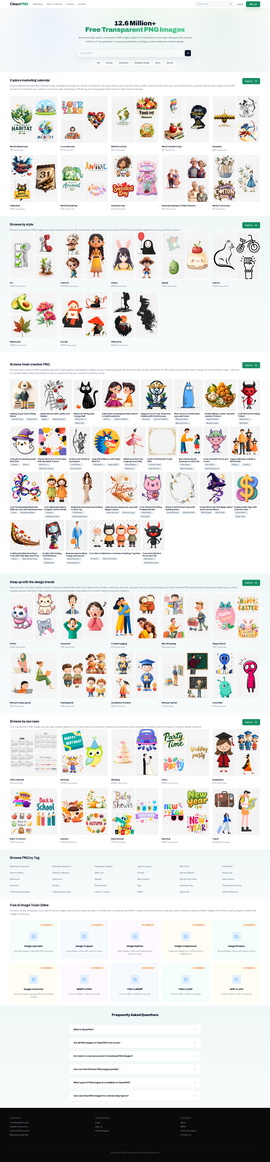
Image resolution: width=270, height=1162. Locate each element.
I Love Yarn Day (67, 146)
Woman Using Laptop (20, 703)
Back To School (17, 839)
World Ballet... (131, 464)
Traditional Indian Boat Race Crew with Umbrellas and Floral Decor (24, 555)
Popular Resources (19, 1126)
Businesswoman (80, 516)
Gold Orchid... (155, 468)
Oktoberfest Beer (188, 879)
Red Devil (244, 423)
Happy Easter (219, 643)
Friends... (95, 558)
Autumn (82, 4)
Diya (139, 885)
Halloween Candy (141, 63)
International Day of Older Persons (178, 206)
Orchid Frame (155, 464)
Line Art (216, 283)
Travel (215, 839)
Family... (235, 464)
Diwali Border (101, 885)
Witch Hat (220, 512)
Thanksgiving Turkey (231, 885)
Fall (98, 63)
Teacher (70, 4)
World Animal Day (68, 206)
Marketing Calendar (19, 1135)
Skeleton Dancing (60, 872)
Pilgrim (140, 891)
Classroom (57, 879)
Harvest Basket (187, 872)
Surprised (65, 643)
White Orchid (188, 512)
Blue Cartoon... (182, 423)
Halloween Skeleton (61, 866)
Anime (114, 283)
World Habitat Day (18, 146)
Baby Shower (117, 839)
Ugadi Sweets (212, 419)
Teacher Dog (17, 419)
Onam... (15, 559)
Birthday (64, 780)
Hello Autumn (113, 512)
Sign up (253, 4)
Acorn (157, 63)
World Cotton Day (221, 206)
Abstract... (44, 464)
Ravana (55, 885)
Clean (19, 4)
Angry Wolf (113, 464)
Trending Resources (19, 1122)
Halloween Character (20, 866)
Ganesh (170, 63)
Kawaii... (15, 464)
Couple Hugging (119, 643)
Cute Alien (217, 703)
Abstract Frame (46, 468)
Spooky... (48, 559)
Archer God (76, 468)
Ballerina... (130, 468)
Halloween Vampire (104, 866)
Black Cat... (80, 419)
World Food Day (118, 146)
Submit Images (102, 1130)
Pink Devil (145, 516)
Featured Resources (19, 1130)
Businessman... (74, 559)
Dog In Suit (32, 419)
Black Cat (79, 423)
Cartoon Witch (16, 872)
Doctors (146, 419)
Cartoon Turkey (102, 891)
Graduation (218, 780)
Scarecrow (227, 872)
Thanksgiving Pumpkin (20, 891)
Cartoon (64, 283)
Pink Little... (210, 464)
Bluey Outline (182, 419)
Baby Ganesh (143, 879)
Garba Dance (228, 879)
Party (164, 780)
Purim (14, 512)
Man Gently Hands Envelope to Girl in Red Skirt (190, 461)
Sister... (107, 419)
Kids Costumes (109, 558)
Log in (240, 4)
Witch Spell (206, 512)
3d (11, 283)
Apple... (45, 419)
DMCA (183, 1126)
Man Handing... (187, 468)
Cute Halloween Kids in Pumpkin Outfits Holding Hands (56, 509)
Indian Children (121, 419)
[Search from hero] (188, 53)
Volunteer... (186, 464)
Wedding (115, 780)
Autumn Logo (129, 512)
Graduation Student (121, 703)
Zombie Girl (49, 563)
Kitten (13, 643)
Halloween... (245, 419)
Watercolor (15, 342)
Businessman (73, 563)
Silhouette (116, 342)
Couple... (50, 512)
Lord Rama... (76, 464)
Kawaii (165, 283)
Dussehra (217, 146)
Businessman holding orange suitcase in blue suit (76, 555)
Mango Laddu (212, 423)
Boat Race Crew (29, 559)
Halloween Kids (52, 516)
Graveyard (123, 63)
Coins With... (241, 512)
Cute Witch (227, 866)
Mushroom (15, 879)
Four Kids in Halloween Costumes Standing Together (114, 553)
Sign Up (98, 1126)
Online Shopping (230, 891)
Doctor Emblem (160, 419)
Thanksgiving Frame (61, 891)
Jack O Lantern (144, 866)
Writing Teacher (169, 703)
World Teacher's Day (172, 146)
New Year (166, 839)
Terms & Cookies (188, 1130)
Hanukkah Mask (27, 512)
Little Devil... (146, 512)
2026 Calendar (17, 780)
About (183, 1122)
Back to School (54, 4)
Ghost (26, 464)
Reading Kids (67, 703)
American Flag (186, 885)
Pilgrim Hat (185, 891)
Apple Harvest (59, 419)
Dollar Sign (240, 516)
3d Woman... (78, 512)
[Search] (230, 4)
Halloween (38, 4)
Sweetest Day (118, 206)
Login (97, 1122)
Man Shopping (169, 643)
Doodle (64, 342)
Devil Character (212, 468)
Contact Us (185, 1135)
